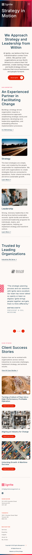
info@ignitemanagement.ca (11, 489)
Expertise (4, 532)
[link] (6, 4)
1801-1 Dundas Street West (10, 515)
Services (4, 529)
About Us (4, 537)
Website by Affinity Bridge (16, 551)
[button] (14, 331)
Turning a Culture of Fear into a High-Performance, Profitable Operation (15, 399)
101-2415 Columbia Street (9, 501)
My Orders (5, 539)
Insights (4, 534)
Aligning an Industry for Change (15, 432)
